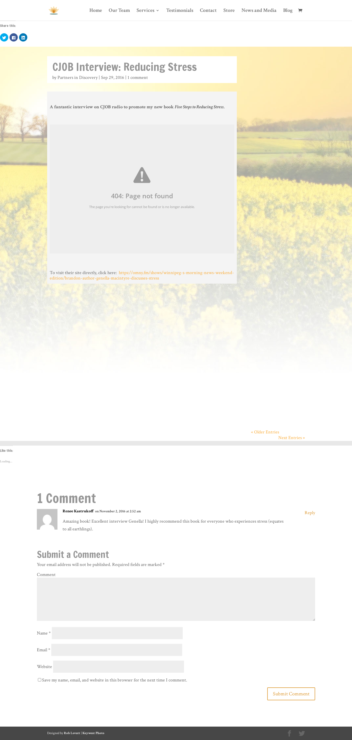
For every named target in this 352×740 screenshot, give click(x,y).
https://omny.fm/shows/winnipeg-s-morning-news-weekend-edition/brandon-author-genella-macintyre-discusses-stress (142, 275)
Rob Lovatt (72, 733)
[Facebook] (289, 733)
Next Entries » (291, 438)
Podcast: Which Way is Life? (277, 73)
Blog (287, 11)
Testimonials (179, 11)
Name (44, 633)
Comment (46, 575)
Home (95, 11)
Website (44, 667)
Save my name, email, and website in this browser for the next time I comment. (114, 680)
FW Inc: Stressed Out (277, 208)
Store (229, 11)
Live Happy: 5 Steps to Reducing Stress (277, 297)
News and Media (258, 11)
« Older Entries (265, 432)
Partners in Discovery (77, 77)
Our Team (119, 11)
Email (43, 650)
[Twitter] (302, 733)
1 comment (138, 77)
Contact (208, 11)
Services (145, 11)
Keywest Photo (93, 733)
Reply (310, 513)
